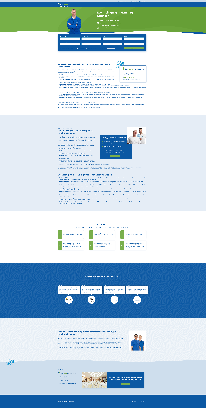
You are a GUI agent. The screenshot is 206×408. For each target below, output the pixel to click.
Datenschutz (143, 401)
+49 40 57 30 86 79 (123, 1)
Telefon (104, 36)
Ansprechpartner (84, 36)
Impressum (134, 401)
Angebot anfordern (114, 155)
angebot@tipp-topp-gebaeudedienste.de (139, 1)
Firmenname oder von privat (65, 36)
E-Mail (125, 36)
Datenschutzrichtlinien (111, 48)
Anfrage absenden (134, 48)
